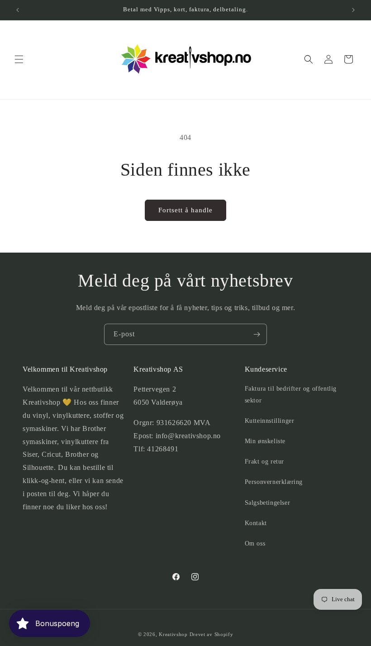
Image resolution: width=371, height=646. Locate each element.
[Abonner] (256, 334)
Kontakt (256, 523)
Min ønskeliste (265, 441)
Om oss (255, 543)
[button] (19, 59)
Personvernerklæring (274, 482)
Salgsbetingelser (267, 502)
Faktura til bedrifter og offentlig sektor (291, 394)
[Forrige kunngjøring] (18, 10)
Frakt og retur (264, 461)
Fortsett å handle (185, 210)
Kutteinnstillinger (270, 420)
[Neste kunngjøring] (353, 10)
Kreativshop (173, 634)
